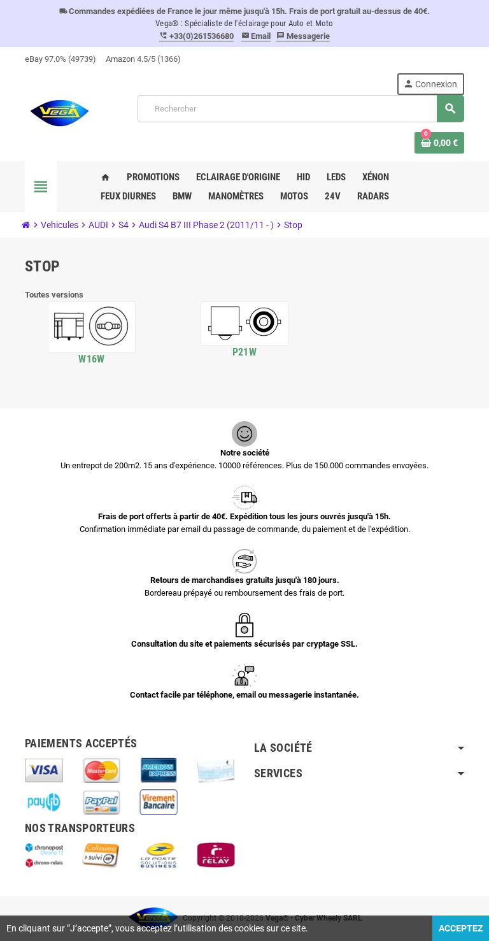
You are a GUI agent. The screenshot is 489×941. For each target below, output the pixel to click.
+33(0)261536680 (196, 36)
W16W (91, 359)
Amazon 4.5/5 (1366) (143, 59)
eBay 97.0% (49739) (60, 59)
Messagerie (303, 36)
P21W (244, 352)
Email (256, 36)
